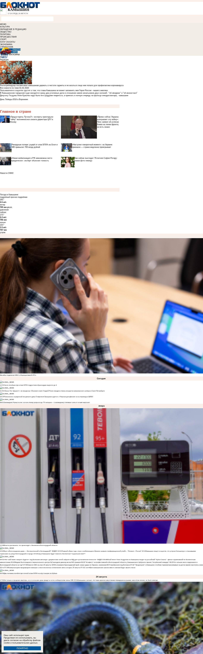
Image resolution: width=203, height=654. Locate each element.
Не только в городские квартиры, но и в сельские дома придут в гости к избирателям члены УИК (38, 580)
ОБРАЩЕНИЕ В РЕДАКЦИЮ (13, 29)
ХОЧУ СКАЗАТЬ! (7, 42)
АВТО (15, 52)
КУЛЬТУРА (5, 27)
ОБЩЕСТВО (5, 32)
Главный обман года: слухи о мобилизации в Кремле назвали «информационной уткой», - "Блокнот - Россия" (101, 551)
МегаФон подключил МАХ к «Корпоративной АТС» (18, 375)
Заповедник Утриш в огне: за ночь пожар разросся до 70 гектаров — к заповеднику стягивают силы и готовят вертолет (47, 402)
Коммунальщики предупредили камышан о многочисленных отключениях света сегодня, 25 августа (44, 567)
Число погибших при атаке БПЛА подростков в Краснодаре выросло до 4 (30, 385)
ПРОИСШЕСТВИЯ (8, 37)
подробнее (22, 197)
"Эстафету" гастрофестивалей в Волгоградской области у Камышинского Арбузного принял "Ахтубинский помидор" (127, 562)
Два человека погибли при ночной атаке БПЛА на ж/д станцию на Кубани (30, 573)
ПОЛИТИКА (5, 34)
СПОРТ (3, 39)
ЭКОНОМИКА (6, 44)
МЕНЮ (3, 24)
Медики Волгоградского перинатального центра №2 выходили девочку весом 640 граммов (48, 562)
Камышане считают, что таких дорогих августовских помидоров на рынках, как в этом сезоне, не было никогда (118, 580)
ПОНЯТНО (22, 648)
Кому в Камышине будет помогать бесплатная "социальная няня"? (61, 554)
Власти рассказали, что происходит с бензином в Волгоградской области (30, 545)
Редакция (4, 59)
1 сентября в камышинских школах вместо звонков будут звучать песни (109, 567)
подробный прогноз (8, 197)
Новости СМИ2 (6, 173)
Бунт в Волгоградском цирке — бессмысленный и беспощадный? (27, 551)
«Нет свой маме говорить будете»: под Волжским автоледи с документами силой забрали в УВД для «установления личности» (50, 559)
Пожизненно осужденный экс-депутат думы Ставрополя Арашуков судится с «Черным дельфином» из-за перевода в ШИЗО (48, 396)
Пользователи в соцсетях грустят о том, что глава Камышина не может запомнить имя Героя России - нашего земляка (54, 90)
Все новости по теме (9, 88)
